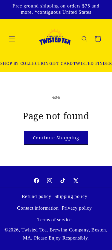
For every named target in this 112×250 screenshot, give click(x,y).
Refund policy (36, 196)
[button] (12, 38)
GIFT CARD (61, 63)
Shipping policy (71, 196)
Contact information (38, 208)
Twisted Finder (92, 63)
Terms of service (54, 219)
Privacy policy (77, 208)
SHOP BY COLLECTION (24, 63)
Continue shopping (56, 138)
